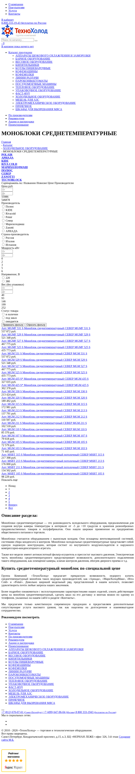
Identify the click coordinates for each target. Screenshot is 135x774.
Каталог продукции (20, 52)
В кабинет (7, 19)
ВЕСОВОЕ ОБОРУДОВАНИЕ (34, 61)
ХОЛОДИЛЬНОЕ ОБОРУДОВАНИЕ (37, 96)
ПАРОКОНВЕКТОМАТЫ (31, 80)
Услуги (12, 10)
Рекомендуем (16, 118)
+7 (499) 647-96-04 (59, 712)
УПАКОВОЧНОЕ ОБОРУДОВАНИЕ (38, 90)
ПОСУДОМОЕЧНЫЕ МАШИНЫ (35, 84)
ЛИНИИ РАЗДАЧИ (27, 77)
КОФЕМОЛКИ (24, 74)
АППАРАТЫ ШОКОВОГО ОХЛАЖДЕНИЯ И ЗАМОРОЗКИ (53, 55)
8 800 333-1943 (96, 712)
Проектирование (18, 124)
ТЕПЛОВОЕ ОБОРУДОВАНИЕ (34, 87)
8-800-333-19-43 (23, 22)
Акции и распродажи (21, 121)
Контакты (14, 13)
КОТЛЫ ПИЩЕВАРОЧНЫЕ (33, 68)
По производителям (20, 115)
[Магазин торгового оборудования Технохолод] (24, 36)
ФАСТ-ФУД (22, 93)
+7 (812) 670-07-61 (22, 712)
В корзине (17, 46)
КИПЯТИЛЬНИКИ (27, 65)
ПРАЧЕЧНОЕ (23, 106)
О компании (15, 4)
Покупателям (16, 7)
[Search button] (36, 40)
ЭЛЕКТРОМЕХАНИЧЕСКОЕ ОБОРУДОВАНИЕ (45, 102)
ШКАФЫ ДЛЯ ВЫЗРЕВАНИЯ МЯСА (38, 109)
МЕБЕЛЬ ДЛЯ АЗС (27, 99)
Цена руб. (7, 186)
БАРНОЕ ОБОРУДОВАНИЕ (32, 58)
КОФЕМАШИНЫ (26, 71)
